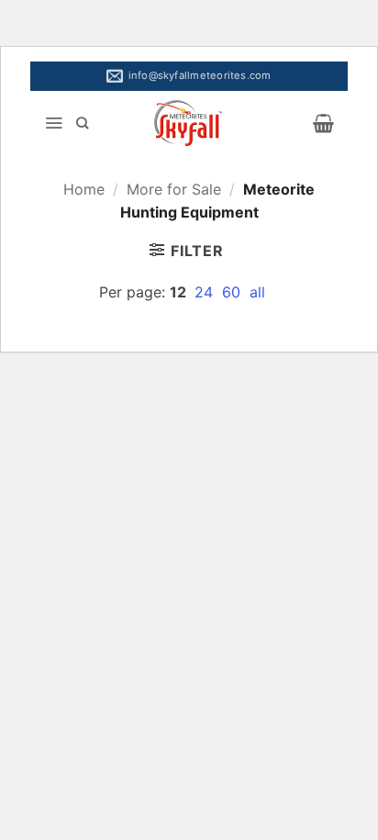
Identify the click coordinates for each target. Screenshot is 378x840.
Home (84, 189)
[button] (53, 123)
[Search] (82, 123)
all (257, 292)
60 (233, 292)
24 (206, 292)
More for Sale (174, 189)
